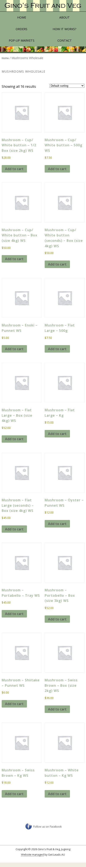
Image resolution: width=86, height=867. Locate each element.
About (64, 17)
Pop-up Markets (21, 40)
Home (21, 17)
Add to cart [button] (14, 169)
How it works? (64, 29)
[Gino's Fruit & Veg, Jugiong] (43, 6)
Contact (64, 40)
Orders (21, 29)
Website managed (32, 854)
